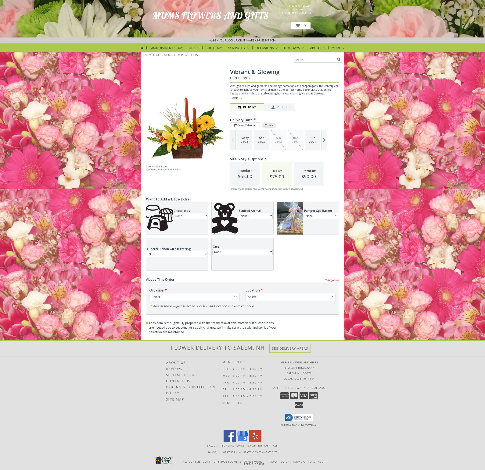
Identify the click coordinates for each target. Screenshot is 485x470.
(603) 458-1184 (301, 13)
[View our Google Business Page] (242, 441)
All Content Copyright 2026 (205, 461)
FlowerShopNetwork (245, 461)
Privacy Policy (277, 461)
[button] (301, 25)
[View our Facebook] (230, 441)
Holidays (292, 48)
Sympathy (237, 48)
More (336, 48)
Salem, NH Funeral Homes (226, 445)
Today (269, 125)
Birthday (214, 48)
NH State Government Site (258, 452)
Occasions (265, 48)
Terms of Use (254, 464)
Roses (194, 48)
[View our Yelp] (255, 441)
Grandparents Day (166, 48)
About (316, 48)
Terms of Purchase (308, 461)
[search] (339, 59)
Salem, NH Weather (221, 452)
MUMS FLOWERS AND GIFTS (211, 15)
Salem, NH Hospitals (263, 445)
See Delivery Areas (290, 348)
